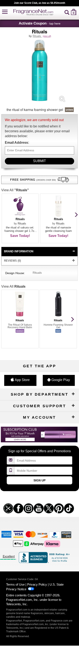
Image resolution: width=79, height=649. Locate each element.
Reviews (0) (12, 260)
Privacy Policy (37, 584)
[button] (4, 12)
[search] (66, 12)
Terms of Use (15, 584)
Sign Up (39, 480)
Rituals (37, 36)
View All (15, 190)
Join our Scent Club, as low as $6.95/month (39, 2)
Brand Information (18, 251)
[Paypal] (54, 535)
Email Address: (17, 142)
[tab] (39, 251)
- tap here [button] (39, 23)
